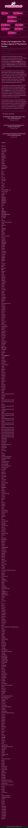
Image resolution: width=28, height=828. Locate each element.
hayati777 (3, 798)
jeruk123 (3, 590)
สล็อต (2, 173)
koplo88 (3, 801)
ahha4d (2, 584)
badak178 (3, 154)
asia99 (2, 732)
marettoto (3, 455)
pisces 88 (3, 787)
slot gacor (3, 186)
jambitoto (3, 719)
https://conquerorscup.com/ (7, 685)
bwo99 (2, 499)
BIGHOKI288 (3, 539)
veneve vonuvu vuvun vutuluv (7, 781)
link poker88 (3, 476)
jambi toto (3, 715)
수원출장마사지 (4, 591)
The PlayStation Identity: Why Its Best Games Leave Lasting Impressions (14, 117)
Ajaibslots (3, 764)
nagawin (3, 722)
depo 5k (3, 203)
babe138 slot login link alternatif (7, 712)
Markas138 (3, 709)
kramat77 (3, 344)
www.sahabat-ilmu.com (6, 303)
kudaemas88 (3, 551)
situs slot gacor (4, 683)
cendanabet (3, 806)
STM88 (2, 358)
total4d (2, 597)
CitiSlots (3, 752)
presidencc (3, 614)
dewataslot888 (4, 649)
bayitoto (3, 177)
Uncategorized (6, 52)
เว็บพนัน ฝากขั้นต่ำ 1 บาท (6, 190)
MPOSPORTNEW (4, 639)
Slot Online (3, 817)
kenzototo (3, 550)
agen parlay (3, 446)
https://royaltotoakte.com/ (6, 222)
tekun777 (3, 603)
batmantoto (3, 702)
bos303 (2, 565)
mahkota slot (4, 441)
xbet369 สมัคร (4, 587)
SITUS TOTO (3, 473)
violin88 (2, 791)
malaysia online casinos (5, 758)
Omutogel (3, 648)
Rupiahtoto (3, 666)
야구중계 (3, 611)
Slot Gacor (3, 372)
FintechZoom (4, 324)
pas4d (2, 507)
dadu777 (3, 234)
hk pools (3, 495)
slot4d (2, 162)
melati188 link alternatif (5, 466)
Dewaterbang (4, 768)
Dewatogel (3, 777)
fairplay (2, 582)
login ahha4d (3, 677)
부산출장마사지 (4, 593)
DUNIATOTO (3, 622)
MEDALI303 (3, 726)
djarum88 (3, 554)
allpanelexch (3, 579)
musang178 (3, 251)
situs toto (3, 174)
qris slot (2, 562)
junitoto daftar (4, 439)
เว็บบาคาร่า (3, 263)
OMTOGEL (3, 680)
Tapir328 (3, 220)
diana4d (3, 194)
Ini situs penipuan (4, 364)
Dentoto (3, 686)
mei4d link (3, 459)
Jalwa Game (3, 538)
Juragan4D (3, 360)
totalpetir (3, 633)
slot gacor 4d (3, 193)
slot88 (2, 159)
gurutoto (3, 318)
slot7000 (3, 585)
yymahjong (3, 600)
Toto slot (3, 496)
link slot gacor (4, 705)
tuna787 (3, 249)
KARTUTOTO (3, 620)
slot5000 (3, 803)
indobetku (3, 646)
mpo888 (3, 619)
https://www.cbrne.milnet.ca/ (7, 696)
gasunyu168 (3, 665)
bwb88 (2, 370)
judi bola (3, 285)
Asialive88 (3, 775)
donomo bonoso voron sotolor (7, 784)
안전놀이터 (3, 541)
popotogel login (4, 167)
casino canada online (5, 588)
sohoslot (3, 470)
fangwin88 (3, 156)
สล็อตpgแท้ (3, 197)
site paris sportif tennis (5, 458)
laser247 (3, 573)
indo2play (3, 637)
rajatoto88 (3, 522)
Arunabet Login (4, 766)
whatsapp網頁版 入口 (5, 355)
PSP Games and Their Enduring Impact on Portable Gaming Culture (14, 125)
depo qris (3, 527)
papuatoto (3, 472)
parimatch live (4, 341)
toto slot (3, 183)
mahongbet (3, 165)
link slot (2, 205)
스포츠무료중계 (4, 510)
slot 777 (2, 800)
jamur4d (3, 640)
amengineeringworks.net (6, 444)
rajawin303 (3, 676)
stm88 (2, 478)
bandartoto (3, 610)
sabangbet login (4, 745)
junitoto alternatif (4, 464)
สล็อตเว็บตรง (3, 168)
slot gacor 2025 (4, 769)
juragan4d (3, 315)
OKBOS (2, 725)
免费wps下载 (3, 347)
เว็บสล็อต (3, 163)
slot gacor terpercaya (5, 795)
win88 (2, 743)
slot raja (2, 789)
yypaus (2, 634)
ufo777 (2, 599)
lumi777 (2, 729)
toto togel (3, 735)
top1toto (3, 558)
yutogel (2, 545)
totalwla (3, 631)
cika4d (2, 734)
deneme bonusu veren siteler (7, 746)
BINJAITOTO (3, 691)
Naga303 (3, 553)
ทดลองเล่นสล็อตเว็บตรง (5, 214)
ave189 (2, 329)
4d (1, 170)
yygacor (2, 625)
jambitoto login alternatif (6, 706)
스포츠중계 (3, 815)
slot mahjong (4, 450)
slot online (3, 778)
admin (4, 50)
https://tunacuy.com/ (5, 236)
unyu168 (3, 703)
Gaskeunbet (3, 772)
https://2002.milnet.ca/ (5, 697)
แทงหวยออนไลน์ (4, 482)
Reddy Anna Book (4, 594)
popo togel (3, 179)
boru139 (3, 568)
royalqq (2, 608)
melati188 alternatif (5, 461)
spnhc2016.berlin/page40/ (6, 456)
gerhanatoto (3, 442)
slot (2, 182)
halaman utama (4, 326)
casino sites (3, 616)
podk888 (3, 265)
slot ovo (3, 804)
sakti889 (3, 574)
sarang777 (3, 682)
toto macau (3, 289)
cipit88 (2, 153)
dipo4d (2, 577)
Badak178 (3, 298)
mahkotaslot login (4, 462)
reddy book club (4, 576)
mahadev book (4, 581)
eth (2, 452)
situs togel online (4, 521)
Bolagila (2, 774)
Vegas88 (3, 771)
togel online (3, 148)
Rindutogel (3, 645)
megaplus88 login (4, 547)
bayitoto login (4, 150)
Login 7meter (4, 564)
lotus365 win (3, 613)
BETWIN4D (3, 642)
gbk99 (2, 354)
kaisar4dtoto (3, 654)
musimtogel (3, 643)
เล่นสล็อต (3, 257)
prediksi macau (4, 783)
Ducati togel (3, 469)
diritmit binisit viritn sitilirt (6, 780)
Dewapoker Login (4, 754)
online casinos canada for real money (8, 570)
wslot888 (3, 653)
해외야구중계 (4, 438)
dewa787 (3, 245)
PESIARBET (3, 524)
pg (1, 602)
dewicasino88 (4, 447)
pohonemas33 (4, 711)
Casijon (2, 196)
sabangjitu (3, 737)
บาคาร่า (2, 489)
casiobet (3, 761)
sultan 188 (3, 180)
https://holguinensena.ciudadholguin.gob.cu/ (10, 626)
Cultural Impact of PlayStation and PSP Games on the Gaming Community (14, 134)
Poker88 (3, 751)
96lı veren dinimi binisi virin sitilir (7, 393)
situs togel (3, 335)
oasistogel (3, 689)
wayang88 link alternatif (6, 797)
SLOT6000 (3, 308)
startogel (3, 671)
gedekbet (19, 61)
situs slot (3, 295)
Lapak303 (3, 749)
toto (2, 176)
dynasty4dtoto (4, 656)
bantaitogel (3, 151)
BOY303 (2, 755)
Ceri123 (2, 312)
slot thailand (3, 479)
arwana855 (3, 217)
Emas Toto (3, 531)
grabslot (3, 760)
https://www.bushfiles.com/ (6, 651)
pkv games (3, 548)
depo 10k (3, 617)
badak (2, 383)
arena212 (3, 288)
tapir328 (3, 397)
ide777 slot (3, 475)
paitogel (3, 663)
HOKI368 (3, 567)
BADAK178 (3, 225)
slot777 (2, 171)
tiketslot (3, 786)
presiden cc (3, 607)
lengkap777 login (4, 533)
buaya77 (3, 449)
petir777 (3, 542)
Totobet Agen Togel (5, 493)
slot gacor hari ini (4, 191)
